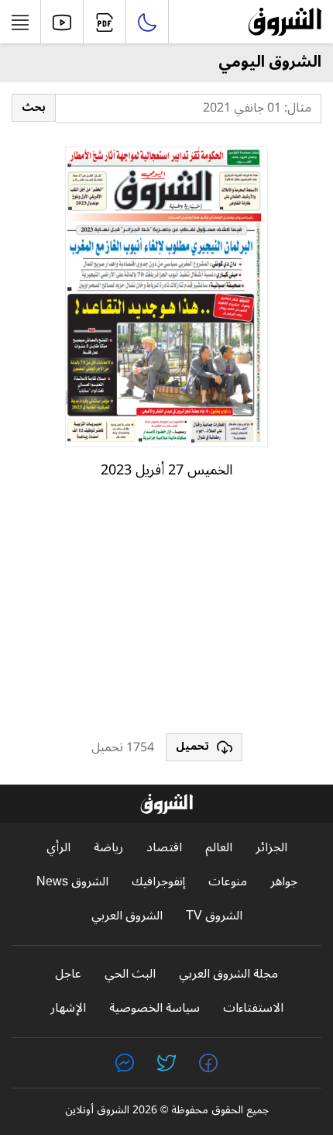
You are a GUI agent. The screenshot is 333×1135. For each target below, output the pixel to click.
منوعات (227, 882)
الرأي (58, 848)
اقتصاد (164, 848)
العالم (218, 848)
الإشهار (68, 1008)
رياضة (108, 848)
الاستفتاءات (253, 1008)
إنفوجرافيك (158, 882)
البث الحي (130, 974)
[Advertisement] (166, 613)
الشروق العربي (127, 916)
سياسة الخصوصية (154, 1008)
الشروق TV (214, 916)
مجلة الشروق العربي (228, 974)
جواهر (283, 882)
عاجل (68, 974)
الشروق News (72, 882)
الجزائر (271, 848)
